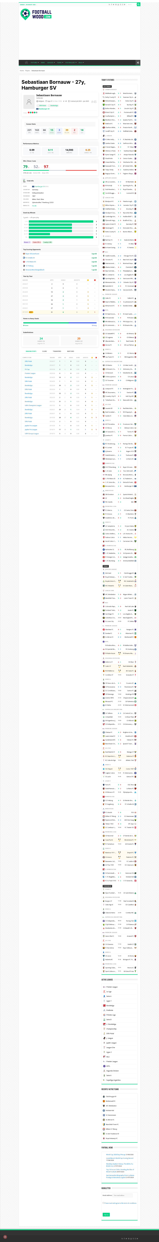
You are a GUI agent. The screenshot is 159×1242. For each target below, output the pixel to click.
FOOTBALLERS (70, 62)
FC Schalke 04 (30, 258)
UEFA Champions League (33, 405)
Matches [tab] (70, 351)
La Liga (108, 992)
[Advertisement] (79, 37)
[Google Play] (125, 4)
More (80, 62)
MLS (108, 1057)
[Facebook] (111, 4)
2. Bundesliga (111, 1024)
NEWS (43, 62)
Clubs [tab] (44, 351)
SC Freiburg (29, 266)
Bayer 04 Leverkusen (32, 254)
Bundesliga (54, 105)
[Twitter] (114, 4)
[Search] (138, 4)
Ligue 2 (109, 1052)
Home (22, 71)
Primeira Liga (111, 1015)
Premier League (30, 373)
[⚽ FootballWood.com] (35, 14)
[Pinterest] (116, 4)
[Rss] (109, 4)
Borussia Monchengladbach (35, 270)
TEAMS (59, 62)
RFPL (108, 1066)
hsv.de (34, 206)
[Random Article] (137, 62)
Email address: (108, 1195)
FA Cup (27, 369)
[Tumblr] (120, 4)
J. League (109, 1038)
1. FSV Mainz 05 (31, 262)
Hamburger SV (44, 109)
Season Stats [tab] (31, 351)
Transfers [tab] (57, 351)
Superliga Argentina (113, 1080)
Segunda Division (112, 1071)
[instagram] (122, 4)
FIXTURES (34, 62)
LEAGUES (50, 62)
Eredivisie (109, 1010)
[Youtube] (118, 4)
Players (27, 71)
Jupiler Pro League (31, 425)
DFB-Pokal (42, 105)
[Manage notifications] (5, 1237)
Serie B (108, 1020)
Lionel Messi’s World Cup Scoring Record (119, 1158)
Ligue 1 (109, 1001)
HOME (26, 62)
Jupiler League (111, 1043)
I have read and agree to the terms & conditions (120, 1203)
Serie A (108, 996)
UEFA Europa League (32, 433)
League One (110, 1047)
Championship (111, 1029)
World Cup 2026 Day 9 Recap (115, 1154)
